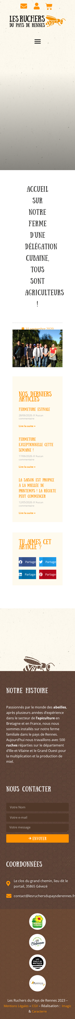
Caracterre (39, 1011)
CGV (35, 1006)
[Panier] (49, 6)
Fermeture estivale (34, 409)
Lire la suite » (27, 426)
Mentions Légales (16, 1006)
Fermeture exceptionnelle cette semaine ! (36, 444)
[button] (37, 41)
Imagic (66, 1006)
